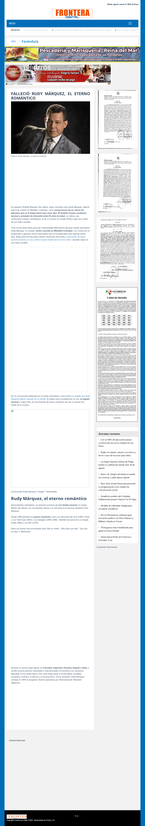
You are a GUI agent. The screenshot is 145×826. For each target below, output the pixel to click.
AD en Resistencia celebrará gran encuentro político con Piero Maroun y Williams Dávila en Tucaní (115, 518)
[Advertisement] (50, 180)
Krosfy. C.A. (50, 820)
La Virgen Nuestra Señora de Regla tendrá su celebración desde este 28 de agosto (64, 30)
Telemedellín (66, 396)
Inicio (12, 23)
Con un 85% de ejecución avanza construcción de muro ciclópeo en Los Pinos (116, 442)
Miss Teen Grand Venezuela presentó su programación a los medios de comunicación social (116, 486)
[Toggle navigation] (130, 23)
